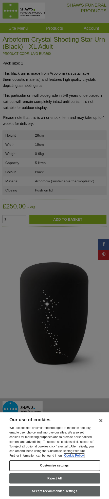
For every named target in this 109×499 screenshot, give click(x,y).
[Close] (100, 420)
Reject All (54, 478)
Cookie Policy (74, 455)
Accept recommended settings (54, 491)
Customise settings (54, 465)
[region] (54, 455)
